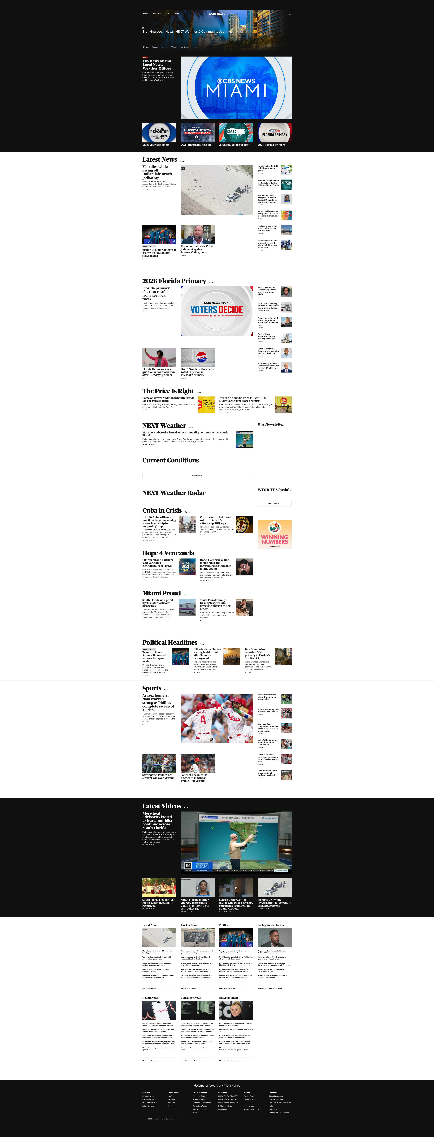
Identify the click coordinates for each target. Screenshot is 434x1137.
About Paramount (276, 1096)
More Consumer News (189, 1061)
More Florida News (188, 988)
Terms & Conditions (200, 1109)
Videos (174, 47)
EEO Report (223, 1109)
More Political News (227, 988)
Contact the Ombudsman (279, 1113)
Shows (176, 14)
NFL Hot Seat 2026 (149, 1103)
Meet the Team (199, 1096)
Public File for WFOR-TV (228, 1096)
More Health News (149, 1061)
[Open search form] (290, 14)
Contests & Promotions (202, 1103)
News (145, 47)
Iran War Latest (148, 1099)
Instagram (171, 1103)
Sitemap (196, 1113)
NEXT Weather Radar (174, 492)
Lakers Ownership (149, 1106)
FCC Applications (225, 1106)
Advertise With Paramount (279, 1099)
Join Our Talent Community (280, 1103)
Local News (157, 14)
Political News (147, 1096)
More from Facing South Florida (270, 988)
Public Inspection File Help (228, 1103)
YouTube (171, 1096)
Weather (155, 47)
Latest (146, 14)
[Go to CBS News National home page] (217, 14)
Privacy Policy (249, 1096)
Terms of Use (249, 1106)
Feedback (273, 1109)
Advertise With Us (200, 1106)
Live (168, 14)
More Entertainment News (229, 1061)
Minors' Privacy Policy (252, 1109)
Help (271, 1106)
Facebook (172, 1099)
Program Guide (199, 1099)
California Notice (250, 1099)
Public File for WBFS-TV (227, 1099)
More (182, 161)
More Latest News (149, 988)
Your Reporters (186, 47)
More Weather (197, 475)
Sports (165, 47)
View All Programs (274, 504)
